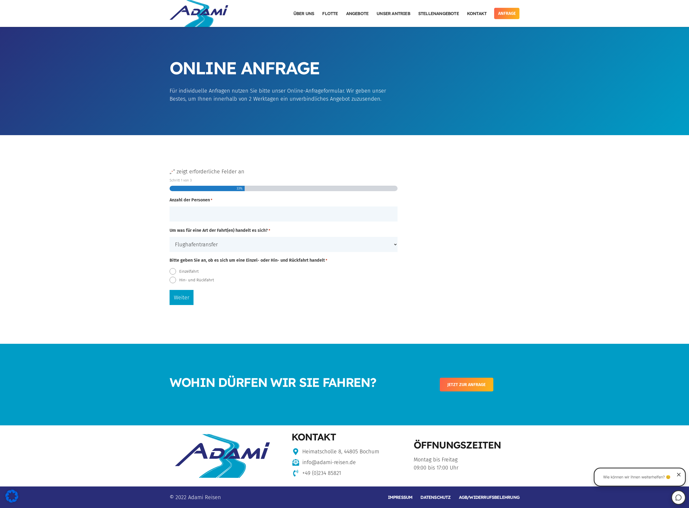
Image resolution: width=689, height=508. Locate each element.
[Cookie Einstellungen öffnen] (11, 501)
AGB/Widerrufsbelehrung (489, 497)
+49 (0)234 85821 (321, 473)
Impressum (400, 497)
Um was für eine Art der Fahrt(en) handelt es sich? (220, 230)
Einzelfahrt (189, 271)
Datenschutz (435, 497)
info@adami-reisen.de (329, 462)
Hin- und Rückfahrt (196, 280)
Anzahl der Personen (191, 199)
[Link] (199, 13)
